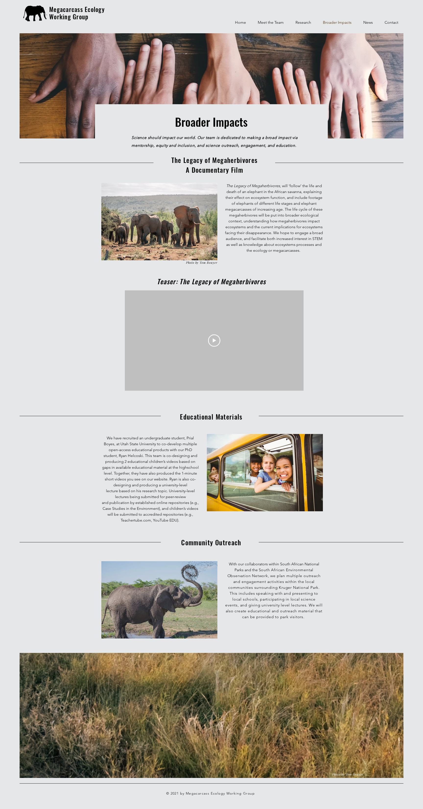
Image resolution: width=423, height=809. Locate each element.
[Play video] (214, 340)
